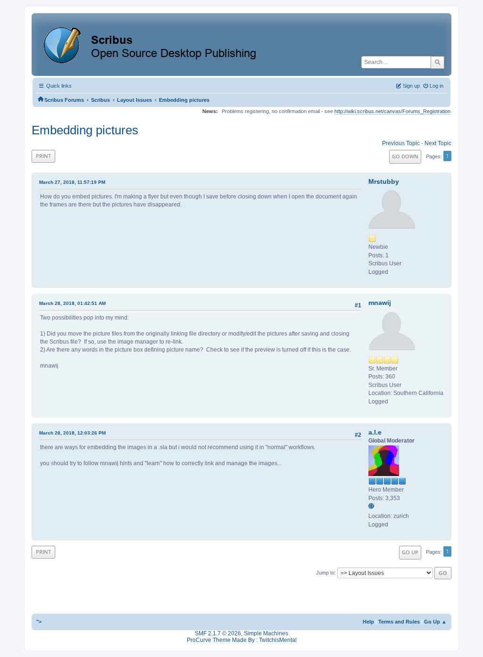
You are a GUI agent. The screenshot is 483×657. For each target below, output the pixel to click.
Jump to (325, 572)
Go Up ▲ (435, 621)
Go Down (405, 156)
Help (368, 621)
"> (39, 621)
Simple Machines (266, 633)
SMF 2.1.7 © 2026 (218, 633)
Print (43, 155)
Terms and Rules (399, 621)
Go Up (410, 552)
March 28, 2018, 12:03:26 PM (72, 432)
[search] (437, 62)
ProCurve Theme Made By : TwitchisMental (242, 640)
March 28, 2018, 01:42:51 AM (72, 303)
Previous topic (401, 143)
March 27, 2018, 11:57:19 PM (72, 182)
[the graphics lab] (372, 506)
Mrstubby (383, 181)
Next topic (438, 143)
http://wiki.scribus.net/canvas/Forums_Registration (392, 111)
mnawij (379, 302)
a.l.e (375, 432)
